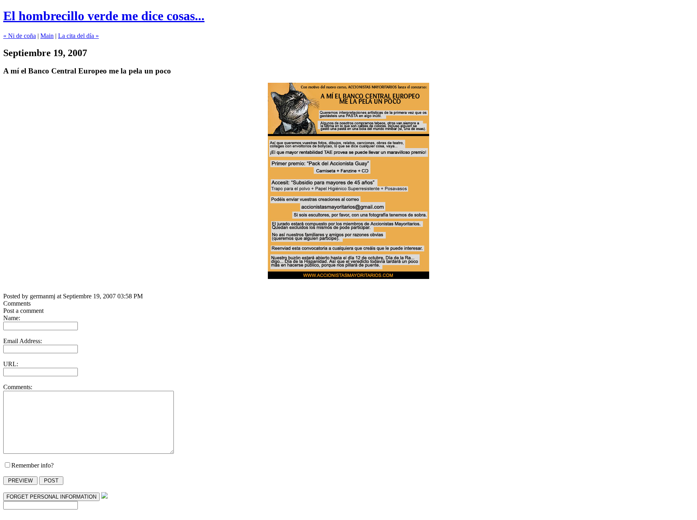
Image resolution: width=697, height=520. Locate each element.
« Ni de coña (19, 35)
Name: (11, 318)
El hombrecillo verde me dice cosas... (104, 15)
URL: (10, 364)
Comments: (17, 387)
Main (47, 35)
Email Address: (22, 341)
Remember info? (32, 465)
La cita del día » (78, 35)
